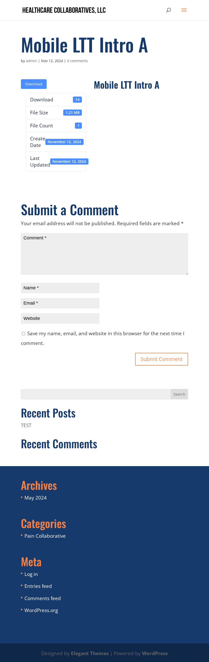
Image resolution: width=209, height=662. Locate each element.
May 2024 (35, 497)
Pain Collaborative (45, 536)
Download (33, 84)
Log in (31, 574)
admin (31, 60)
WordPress (155, 653)
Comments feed (42, 598)
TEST (26, 425)
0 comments (77, 60)
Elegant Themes (90, 653)
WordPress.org (41, 610)
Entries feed (38, 586)
